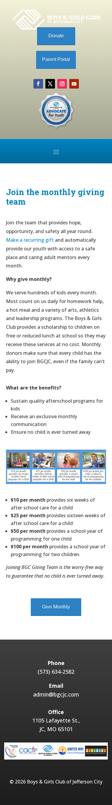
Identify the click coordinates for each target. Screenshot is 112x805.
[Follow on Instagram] (62, 84)
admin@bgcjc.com (56, 694)
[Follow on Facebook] (38, 84)
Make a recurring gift (30, 240)
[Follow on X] (50, 84)
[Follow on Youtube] (74, 84)
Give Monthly (56, 606)
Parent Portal (56, 59)
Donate (56, 35)
